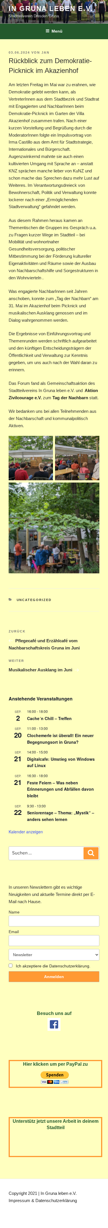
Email (14, 931)
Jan (45, 52)
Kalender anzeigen (26, 832)
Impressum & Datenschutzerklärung (43, 1200)
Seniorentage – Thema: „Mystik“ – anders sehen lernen (60, 816)
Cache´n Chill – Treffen (49, 718)
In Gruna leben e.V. (51, 8)
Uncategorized (34, 600)
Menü (57, 31)
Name (14, 912)
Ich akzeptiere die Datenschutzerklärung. (53, 966)
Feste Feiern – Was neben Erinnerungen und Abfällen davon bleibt (60, 789)
